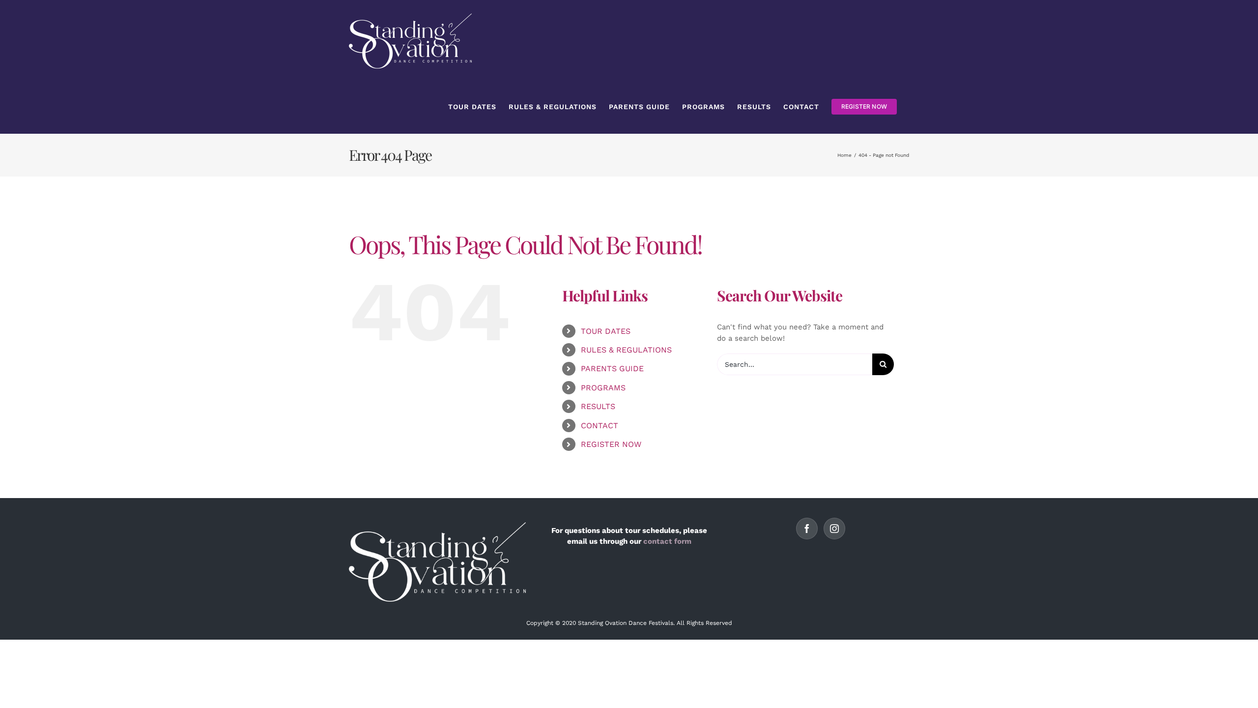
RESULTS (598, 406)
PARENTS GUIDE (612, 368)
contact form (667, 541)
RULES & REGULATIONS (626, 349)
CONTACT (599, 425)
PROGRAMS (603, 387)
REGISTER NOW (611, 444)
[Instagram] (834, 528)
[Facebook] (807, 528)
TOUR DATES (605, 331)
